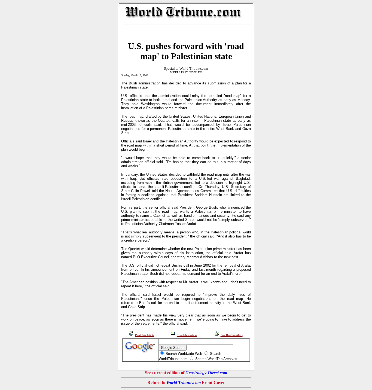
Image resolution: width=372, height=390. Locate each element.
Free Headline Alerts (232, 335)
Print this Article (144, 335)
